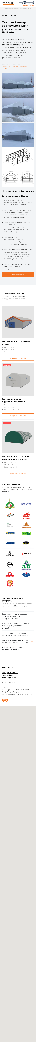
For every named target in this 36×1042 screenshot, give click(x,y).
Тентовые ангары (14, 64)
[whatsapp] (3, 700)
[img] (9, 3)
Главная (4, 64)
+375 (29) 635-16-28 (10, 678)
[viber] (6, 700)
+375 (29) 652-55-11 (26, 2)
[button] (26, 5)
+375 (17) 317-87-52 (27, 4)
